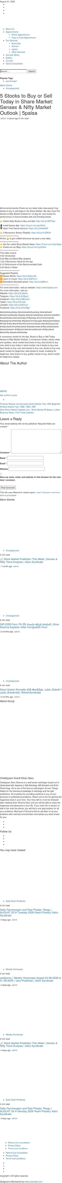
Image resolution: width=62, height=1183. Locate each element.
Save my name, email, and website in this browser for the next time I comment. (30, 478)
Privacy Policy (14, 1145)
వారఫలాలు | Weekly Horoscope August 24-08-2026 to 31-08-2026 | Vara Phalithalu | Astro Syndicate (30, 979)
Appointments (12, 31)
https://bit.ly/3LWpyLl (19, 296)
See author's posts (8, 395)
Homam (15, 46)
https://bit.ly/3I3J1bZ (16, 301)
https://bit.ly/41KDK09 (41, 232)
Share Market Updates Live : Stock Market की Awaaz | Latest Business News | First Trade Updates (30, 411)
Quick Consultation (14, 63)
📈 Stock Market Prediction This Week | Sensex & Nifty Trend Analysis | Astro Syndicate (28, 560)
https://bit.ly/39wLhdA (26, 275)
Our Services (12, 40)
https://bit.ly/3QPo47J (27, 278)
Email (3, 463)
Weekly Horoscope (14, 969)
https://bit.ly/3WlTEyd (45, 221)
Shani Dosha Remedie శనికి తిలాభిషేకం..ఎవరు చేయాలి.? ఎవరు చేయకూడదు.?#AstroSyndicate (31, 691)
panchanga (11, 81)
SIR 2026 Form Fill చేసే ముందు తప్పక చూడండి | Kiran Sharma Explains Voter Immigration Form (29, 625)
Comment (5, 452)
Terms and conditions (18, 1148)
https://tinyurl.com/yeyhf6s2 (32, 225)
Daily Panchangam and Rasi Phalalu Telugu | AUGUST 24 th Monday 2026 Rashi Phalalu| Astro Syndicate (29, 1111)
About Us (10, 28)
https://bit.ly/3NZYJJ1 (18, 304)
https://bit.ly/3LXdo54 (18, 293)
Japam (15, 49)
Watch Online (6, 85)
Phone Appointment (21, 34)
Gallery (9, 57)
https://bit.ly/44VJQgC (20, 307)
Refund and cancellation (19, 1142)
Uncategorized (12, 88)
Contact (9, 60)
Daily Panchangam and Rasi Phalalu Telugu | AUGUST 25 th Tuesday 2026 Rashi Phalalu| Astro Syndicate (29, 912)
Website (4, 468)
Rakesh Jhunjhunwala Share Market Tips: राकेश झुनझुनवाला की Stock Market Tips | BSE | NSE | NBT (30, 405)
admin (4, 118)
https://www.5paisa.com (47, 287)
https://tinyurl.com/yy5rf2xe (34, 247)
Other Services (18, 52)
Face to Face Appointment (24, 37)
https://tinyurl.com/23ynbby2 (48, 244)
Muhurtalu (16, 43)
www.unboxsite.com (34, 1181)
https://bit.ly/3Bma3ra (20, 299)
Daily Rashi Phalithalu (16, 901)
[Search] (1, 67)
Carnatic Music (12, 54)
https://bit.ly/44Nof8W (38, 228)
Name (3, 458)
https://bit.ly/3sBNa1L (38, 281)
